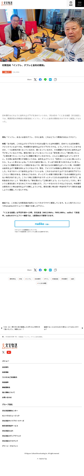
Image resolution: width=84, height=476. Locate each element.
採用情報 (5, 372)
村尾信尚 (55, 279)
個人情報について (8, 392)
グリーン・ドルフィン (10, 446)
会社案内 (5, 367)
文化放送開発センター (10, 411)
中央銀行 (65, 279)
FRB (20, 279)
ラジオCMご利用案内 (9, 377)
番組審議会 (6, 387)
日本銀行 (38, 279)
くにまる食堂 (42, 283)
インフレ (28, 279)
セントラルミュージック (10, 416)
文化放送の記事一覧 (11, 337)
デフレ (47, 279)
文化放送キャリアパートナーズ (13, 421)
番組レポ (7, 72)
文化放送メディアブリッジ (11, 436)
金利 (72, 279)
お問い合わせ (7, 397)
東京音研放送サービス (10, 426)
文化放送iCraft (7, 431)
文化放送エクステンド (10, 441)
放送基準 (5, 382)
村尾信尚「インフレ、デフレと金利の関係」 (31, 337)
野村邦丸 (13, 279)
